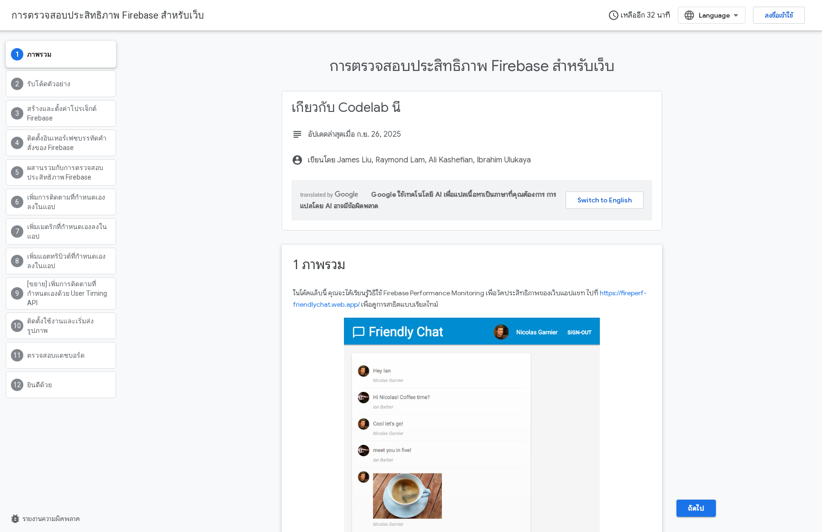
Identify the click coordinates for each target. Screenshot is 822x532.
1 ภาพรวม (319, 264)
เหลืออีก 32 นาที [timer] (639, 15)
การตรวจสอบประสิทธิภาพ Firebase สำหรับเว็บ (107, 15)
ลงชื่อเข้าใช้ (779, 15)
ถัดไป (696, 508)
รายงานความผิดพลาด (45, 518)
